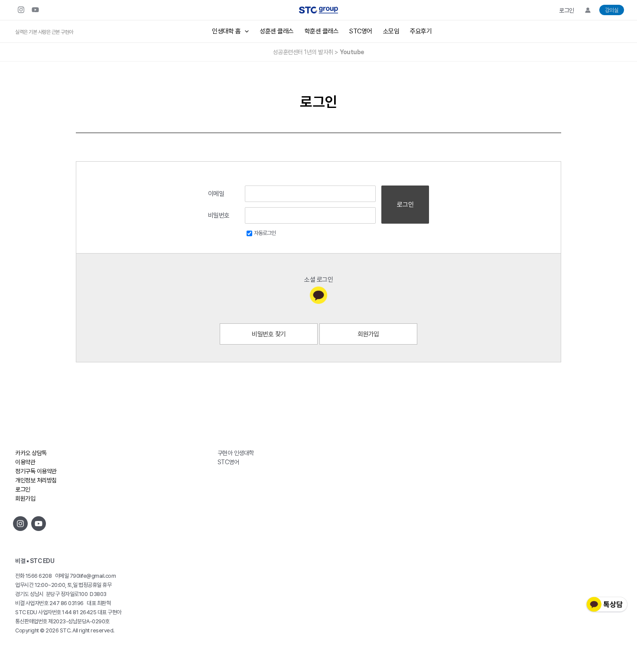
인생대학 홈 (226, 31)
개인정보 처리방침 (36, 480)
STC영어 (360, 31)
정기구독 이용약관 (36, 471)
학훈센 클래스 (322, 31)
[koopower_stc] (21, 10)
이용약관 (25, 462)
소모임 (391, 31)
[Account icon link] (588, 10)
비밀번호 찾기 (269, 334)
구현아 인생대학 (236, 452)
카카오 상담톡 (31, 452)
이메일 (216, 194)
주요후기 (421, 31)
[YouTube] (35, 10)
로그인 (566, 10)
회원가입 (368, 334)
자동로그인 (265, 233)
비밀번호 (219, 215)
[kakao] (318, 295)
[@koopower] (38, 523)
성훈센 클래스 (277, 31)
